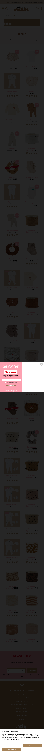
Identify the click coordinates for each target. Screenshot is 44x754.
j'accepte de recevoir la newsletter (11, 382)
